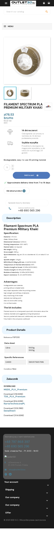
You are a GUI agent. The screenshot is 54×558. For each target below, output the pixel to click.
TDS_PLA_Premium (14, 396)
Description (14, 218)
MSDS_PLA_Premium (15, 389)
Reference (8, 337)
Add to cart (29, 175)
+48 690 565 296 (17, 446)
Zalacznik (12, 379)
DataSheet (10, 410)
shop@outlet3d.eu (17, 469)
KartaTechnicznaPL (14, 403)
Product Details (16, 329)
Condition (8, 369)
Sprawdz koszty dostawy (19, 203)
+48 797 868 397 (17, 442)
